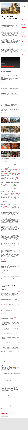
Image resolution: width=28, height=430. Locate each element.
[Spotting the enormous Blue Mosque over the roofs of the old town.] (5, 140)
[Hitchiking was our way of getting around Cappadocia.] (15, 193)
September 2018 (23, 53)
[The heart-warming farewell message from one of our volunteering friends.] (15, 206)
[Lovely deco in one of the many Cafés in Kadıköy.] (5, 162)
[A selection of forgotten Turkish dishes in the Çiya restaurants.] (5, 166)
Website (2, 408)
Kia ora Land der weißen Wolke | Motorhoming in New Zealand (24, 17)
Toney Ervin (2, 291)
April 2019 (22, 46)
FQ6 (18, 300)
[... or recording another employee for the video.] (15, 186)
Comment (2, 397)
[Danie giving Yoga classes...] (5, 186)
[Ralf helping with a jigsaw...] (5, 184)
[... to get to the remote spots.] (15, 173)
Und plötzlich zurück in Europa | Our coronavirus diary (24, 9)
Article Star (2, 316)
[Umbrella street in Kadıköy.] (15, 159)
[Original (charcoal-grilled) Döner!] (15, 165)
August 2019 (22, 41)
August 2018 (22, 54)
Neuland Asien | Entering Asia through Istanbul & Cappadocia (10, 17)
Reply (18, 297)
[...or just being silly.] (15, 184)
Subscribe (24, 27)
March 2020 (22, 32)
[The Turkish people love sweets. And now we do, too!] (5, 159)
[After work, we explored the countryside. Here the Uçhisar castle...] (15, 189)
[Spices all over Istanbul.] (5, 148)
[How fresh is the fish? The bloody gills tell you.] (15, 162)
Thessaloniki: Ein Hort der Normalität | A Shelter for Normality (5, 285)
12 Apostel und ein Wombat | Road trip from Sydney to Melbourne (24, 20)
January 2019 (22, 49)
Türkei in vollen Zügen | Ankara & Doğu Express (15, 285)
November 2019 (23, 37)
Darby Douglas (3, 310)
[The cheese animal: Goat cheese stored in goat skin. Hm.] (15, 169)
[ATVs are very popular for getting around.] (15, 202)
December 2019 (23, 36)
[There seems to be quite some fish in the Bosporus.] (15, 140)
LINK (16, 47)
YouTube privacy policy (3, 63)
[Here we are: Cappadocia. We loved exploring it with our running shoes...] (5, 174)
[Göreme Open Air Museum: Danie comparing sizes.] (5, 196)
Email (21, 25)
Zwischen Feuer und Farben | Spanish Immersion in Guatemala (24, 14)
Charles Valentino (3, 297)
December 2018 (23, 50)
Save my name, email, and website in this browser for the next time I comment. (9, 411)
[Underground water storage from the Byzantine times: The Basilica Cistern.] (15, 148)
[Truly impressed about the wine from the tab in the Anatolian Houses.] (5, 206)
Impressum (21, 427)
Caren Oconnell (3, 304)
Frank (1, 331)
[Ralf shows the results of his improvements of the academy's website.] (5, 189)
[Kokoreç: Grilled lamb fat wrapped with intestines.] (5, 170)
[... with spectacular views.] (5, 193)
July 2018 (22, 55)
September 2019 (23, 40)
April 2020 (22, 31)
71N (17, 293)
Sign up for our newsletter (4, 416)
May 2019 (22, 45)
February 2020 (22, 33)
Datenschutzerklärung (7, 427)
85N (17, 311)
